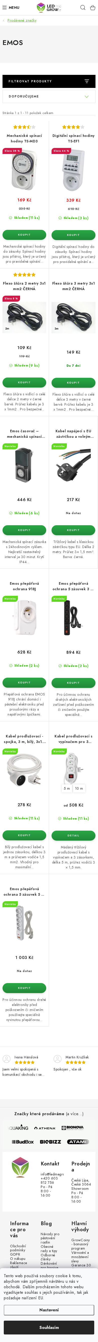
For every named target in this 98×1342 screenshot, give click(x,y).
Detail (73, 836)
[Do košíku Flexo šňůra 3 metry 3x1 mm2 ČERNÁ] (73, 383)
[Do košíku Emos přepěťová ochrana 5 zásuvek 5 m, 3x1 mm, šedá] (24, 988)
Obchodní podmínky (18, 1248)
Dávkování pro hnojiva (50, 1265)
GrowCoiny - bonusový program (80, 1244)
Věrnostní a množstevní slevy (80, 1257)
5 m (67, 788)
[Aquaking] (17, 1128)
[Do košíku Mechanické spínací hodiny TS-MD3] (24, 235)
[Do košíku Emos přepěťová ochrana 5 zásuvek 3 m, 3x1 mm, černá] (73, 683)
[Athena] (45, 1128)
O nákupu (17, 1259)
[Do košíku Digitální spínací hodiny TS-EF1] (73, 235)
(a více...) (75, 1113)
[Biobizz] (53, 1142)
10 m (79, 788)
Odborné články (48, 1257)
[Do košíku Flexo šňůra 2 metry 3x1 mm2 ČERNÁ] (24, 383)
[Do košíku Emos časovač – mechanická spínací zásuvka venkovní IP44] (24, 530)
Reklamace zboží (18, 1265)
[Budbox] (25, 1142)
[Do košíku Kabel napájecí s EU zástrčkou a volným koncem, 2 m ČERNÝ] (73, 530)
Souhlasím (49, 1327)
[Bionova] (72, 1128)
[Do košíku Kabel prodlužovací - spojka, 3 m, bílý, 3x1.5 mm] (24, 835)
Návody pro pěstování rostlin (50, 1238)
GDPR (15, 1254)
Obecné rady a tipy (49, 1249)
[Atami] (81, 1142)
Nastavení (49, 1310)
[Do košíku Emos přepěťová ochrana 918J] (24, 683)
